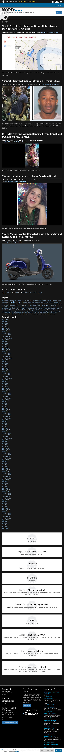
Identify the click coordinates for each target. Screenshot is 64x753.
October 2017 (6, 496)
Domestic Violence (40, 304)
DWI (45, 304)
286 (29, 292)
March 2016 (5, 528)
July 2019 (4, 461)
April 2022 (5, 406)
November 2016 (6, 515)
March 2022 (5, 408)
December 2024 (6, 353)
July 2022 (4, 401)
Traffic (48, 312)
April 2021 (4, 426)
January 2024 (5, 371)
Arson (36, 300)
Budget (3, 302)
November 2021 (6, 415)
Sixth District (11, 312)
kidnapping (34, 307)
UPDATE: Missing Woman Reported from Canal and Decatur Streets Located (32, 135)
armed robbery (28, 300)
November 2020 (6, 435)
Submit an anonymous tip (10, 722)
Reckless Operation (51, 309)
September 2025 (7, 338)
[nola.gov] (10, 1)
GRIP (51, 305)
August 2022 (5, 400)
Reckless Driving (44, 309)
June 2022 (5, 403)
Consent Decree (8, 304)
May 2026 (4, 325)
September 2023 (7, 378)
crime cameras (14, 304)
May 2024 (4, 365)
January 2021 (5, 431)
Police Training (19, 309)
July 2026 (4, 321)
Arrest (34, 300)
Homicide (5, 307)
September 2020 (7, 438)
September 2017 (6, 498)
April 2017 (4, 506)
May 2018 (4, 485)
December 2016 (6, 513)
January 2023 (5, 391)
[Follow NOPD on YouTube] (61, 2)
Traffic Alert (52, 312)
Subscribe (27, 705)
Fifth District (19, 305)
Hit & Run (54, 305)
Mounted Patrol (8, 308)
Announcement (21, 300)
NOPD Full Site (23, 1)
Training (26, 313)
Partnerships (45, 308)
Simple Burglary (50, 311)
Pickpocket (11, 309)
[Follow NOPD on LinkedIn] (34, 714)
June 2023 (5, 383)
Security (26, 311)
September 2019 (6, 458)
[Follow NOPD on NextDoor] (25, 713)
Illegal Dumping (19, 307)
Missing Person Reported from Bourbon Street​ (29, 176)
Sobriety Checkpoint (19, 312)
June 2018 (5, 483)
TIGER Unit (44, 312)
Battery (59, 300)
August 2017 (5, 500)
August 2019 (5, 460)
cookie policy (18, 751)
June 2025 (5, 343)
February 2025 (6, 350)
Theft (33, 312)
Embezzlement (5, 305)
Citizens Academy (36, 302)
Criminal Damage (25, 304)
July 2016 (4, 521)
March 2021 (5, 428)
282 (17, 292)
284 (23, 292)
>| (41, 292)
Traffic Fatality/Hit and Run (19, 313)
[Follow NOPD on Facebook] (53, 2)
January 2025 (5, 351)
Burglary (6, 302)
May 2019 (4, 465)
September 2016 (6, 518)
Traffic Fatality (10, 313)
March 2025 (5, 348)
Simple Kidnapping (57, 311)
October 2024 (6, 356)
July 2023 (4, 381)
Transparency (31, 313)
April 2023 (5, 386)
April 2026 (5, 326)
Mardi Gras (43, 307)
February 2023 (6, 390)
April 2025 (5, 346)
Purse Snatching (37, 309)
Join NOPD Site (32, 1)
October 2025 (6, 336)
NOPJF (23, 308)
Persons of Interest (5, 309)
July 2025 (4, 341)
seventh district (33, 311)
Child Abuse (30, 302)
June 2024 (5, 363)
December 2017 (6, 493)
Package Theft (36, 308)
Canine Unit (25, 302)
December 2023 (6, 373)
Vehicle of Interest (42, 313)
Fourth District (32, 305)
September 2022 (7, 398)
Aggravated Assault (6, 300)
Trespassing (36, 313)
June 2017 (4, 503)
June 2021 (4, 423)
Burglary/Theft (47, 84)
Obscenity (27, 308)
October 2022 (6, 396)
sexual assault (40, 311)
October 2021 (6, 416)
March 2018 (5, 488)
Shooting (45, 311)
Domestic (34, 304)
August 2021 (5, 420)
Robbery (3, 311)
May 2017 (4, 505)
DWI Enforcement (49, 304)
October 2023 (6, 376)
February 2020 (6, 450)
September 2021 (6, 418)
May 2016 (4, 525)
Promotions (31, 309)
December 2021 (6, 413)
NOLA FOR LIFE (19, 308)
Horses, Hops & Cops (12, 307)
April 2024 (5, 366)
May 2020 (5, 445)
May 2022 (4, 405)
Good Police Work (53, 32)
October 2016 (6, 516)
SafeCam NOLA (8, 311)
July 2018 (4, 481)
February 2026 (6, 330)
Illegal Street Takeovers (27, 307)
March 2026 (5, 328)
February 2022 (6, 410)
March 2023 (5, 388)
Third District (38, 312)
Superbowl (25, 312)
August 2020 (5, 440)
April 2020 (5, 446)
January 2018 (5, 491)
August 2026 (5, 320)
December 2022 (6, 393)
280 (11, 292)
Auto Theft (55, 300)
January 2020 (5, 451)
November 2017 (6, 495)
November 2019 (6, 455)
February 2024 (6, 370)
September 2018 (7, 478)
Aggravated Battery (14, 300)
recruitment (57, 309)
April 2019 (4, 466)
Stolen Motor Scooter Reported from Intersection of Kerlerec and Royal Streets (32, 235)
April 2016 (4, 526)
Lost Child (39, 307)
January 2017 (5, 511)
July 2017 (4, 501)
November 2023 (6, 375)
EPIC (9, 305)
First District (25, 305)
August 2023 (5, 380)
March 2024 (5, 368)
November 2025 (6, 335)
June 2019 (5, 463)
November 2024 (6, 355)
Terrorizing (30, 312)
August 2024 (5, 360)
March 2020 (5, 448)
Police (15, 309)
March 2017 (5, 508)
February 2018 (6, 490)
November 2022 (6, 395)
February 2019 (6, 470)
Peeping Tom (50, 308)
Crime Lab (20, 304)
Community (52, 302)
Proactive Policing (25, 309)
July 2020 (4, 441)
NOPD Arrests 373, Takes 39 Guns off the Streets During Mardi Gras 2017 (29, 27)
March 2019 (5, 468)
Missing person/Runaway (51, 307)
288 (36, 292)
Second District (20, 311)
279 (8, 292)
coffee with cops (43, 302)
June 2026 (5, 323)
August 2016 (5, 520)
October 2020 (6, 436)
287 (33, 292)
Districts (30, 304)
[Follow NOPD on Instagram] (58, 2)
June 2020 (5, 443)
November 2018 (6, 475)
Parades (40, 308)
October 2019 (6, 456)
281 (14, 292)
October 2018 (6, 476)
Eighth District (45, 32)
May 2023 (4, 385)
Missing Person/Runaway (20, 142)
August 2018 (5, 480)
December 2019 (6, 453)
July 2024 (4, 361)
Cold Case (48, 302)
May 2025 (4, 345)
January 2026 (5, 331)
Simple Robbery (5, 312)
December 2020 (6, 433)
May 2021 (4, 425)
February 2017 (6, 510)
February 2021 (6, 430)
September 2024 (7, 358)
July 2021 (4, 421)
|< (2, 292)
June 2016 (5, 523)
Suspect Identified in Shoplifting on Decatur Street (31, 81)
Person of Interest (56, 308)
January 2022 (5, 411)
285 (26, 292)
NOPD (12, 9)
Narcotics (13, 308)
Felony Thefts (12, 305)
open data (31, 308)
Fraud (38, 305)
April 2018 (5, 486)
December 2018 (6, 473)
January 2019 (5, 471)
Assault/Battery (42, 300)
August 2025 (5, 340)
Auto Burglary (50, 300)
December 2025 (6, 333)
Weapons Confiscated (50, 313)
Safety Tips (14, 311)
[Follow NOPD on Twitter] (55, 2)
